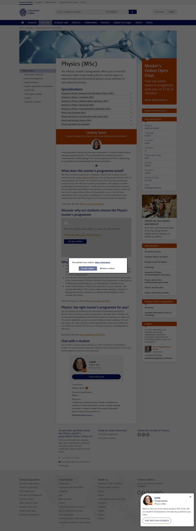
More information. (103, 262)
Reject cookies (108, 268)
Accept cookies (87, 268)
